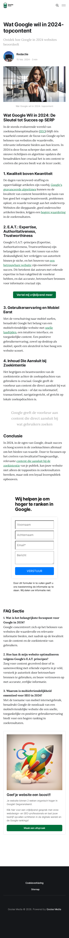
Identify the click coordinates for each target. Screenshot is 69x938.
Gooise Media (54, 909)
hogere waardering (53, 212)
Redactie (22, 54)
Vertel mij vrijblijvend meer (35, 294)
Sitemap (35, 889)
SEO (42, 131)
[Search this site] (57, 5)
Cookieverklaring (34, 882)
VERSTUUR (34, 571)
